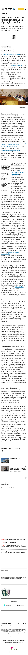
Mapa (14, 642)
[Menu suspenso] (2, 9)
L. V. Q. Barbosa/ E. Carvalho (15, 461)
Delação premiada (18, 478)
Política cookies (22, 640)
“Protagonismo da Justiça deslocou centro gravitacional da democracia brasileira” (5, 187)
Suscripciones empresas (8, 643)
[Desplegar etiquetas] (26, 478)
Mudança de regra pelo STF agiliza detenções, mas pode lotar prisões (5, 176)
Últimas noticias (5, 536)
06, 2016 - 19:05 (16, 43)
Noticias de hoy (21, 643)
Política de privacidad (8, 642)
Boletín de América (6, 574)
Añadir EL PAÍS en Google (8, 50)
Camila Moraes (13, 471)
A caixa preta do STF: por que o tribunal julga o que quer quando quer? (5, 167)
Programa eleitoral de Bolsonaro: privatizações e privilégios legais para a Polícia (13, 551)
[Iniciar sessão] (25, 9)
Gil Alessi (14, 41)
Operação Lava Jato (17, 65)
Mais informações (4, 484)
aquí (22, 487)
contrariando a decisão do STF (11, 150)
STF (2, 478)
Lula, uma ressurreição (10, 542)
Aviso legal (17, 640)
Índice (17, 643)
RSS (14, 643)
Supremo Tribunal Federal (11, 55)
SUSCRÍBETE (20, 9)
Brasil (4, 14)
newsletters (4, 570)
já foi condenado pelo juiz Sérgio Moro (17, 172)
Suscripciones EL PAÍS (19, 642)
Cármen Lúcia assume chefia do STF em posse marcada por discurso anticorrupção (18, 468)
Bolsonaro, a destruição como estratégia (14, 539)
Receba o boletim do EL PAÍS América (11, 448)
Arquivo (3, 586)
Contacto (4, 640)
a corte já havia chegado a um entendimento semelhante (13, 144)
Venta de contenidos (10, 640)
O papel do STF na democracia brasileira (16, 459)
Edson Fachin (19, 287)
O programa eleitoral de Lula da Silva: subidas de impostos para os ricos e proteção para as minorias (13, 547)
